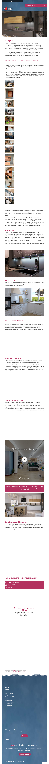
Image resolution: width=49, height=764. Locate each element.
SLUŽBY (35, 5)
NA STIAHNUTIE (30, 5)
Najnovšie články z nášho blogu (24, 609)
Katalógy (24, 735)
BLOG (40, 5)
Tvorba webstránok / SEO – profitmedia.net (15, 761)
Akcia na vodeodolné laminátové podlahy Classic (20, 657)
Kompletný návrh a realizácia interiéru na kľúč (19, 623)
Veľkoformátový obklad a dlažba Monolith (18, 640)
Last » (24, 671)
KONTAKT (44, 5)
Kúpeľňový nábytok (24, 754)
